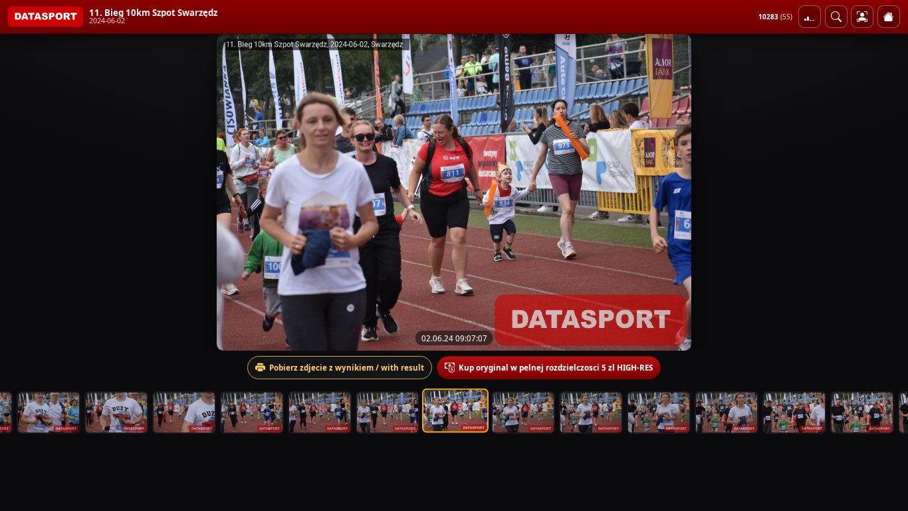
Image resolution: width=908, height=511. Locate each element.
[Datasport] (45, 17)
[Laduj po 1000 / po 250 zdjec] (809, 16)
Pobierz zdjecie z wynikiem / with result (346, 368)
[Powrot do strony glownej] (888, 16)
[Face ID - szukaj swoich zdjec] (836, 16)
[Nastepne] (886, 192)
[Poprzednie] (22, 192)
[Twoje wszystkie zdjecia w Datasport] (862, 16)
